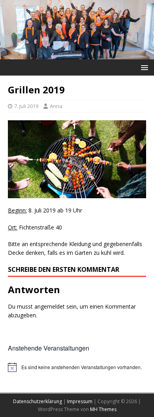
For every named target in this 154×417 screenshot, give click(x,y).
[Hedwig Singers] (77, 54)
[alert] (77, 367)
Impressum (79, 401)
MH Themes (103, 409)
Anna (56, 106)
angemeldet (49, 306)
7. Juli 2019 (26, 106)
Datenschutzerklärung (37, 401)
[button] (143, 67)
